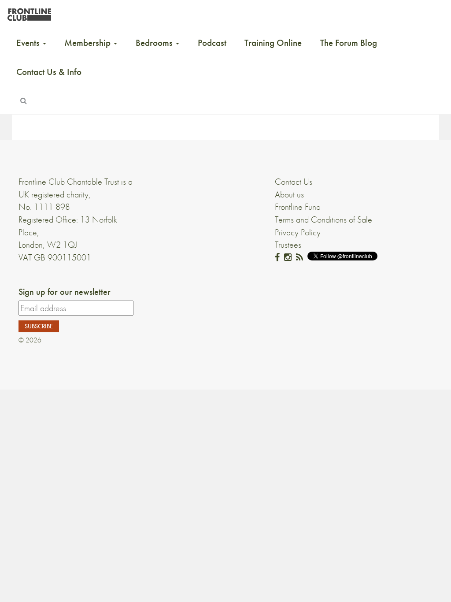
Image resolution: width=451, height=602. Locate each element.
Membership (88, 42)
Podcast (212, 42)
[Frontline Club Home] (29, 12)
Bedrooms (155, 42)
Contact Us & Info (48, 72)
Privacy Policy (298, 232)
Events (29, 42)
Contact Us (293, 181)
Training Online (273, 42)
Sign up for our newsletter (64, 291)
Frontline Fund (298, 206)
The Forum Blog (348, 42)
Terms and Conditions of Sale (323, 219)
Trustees (288, 244)
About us (289, 194)
